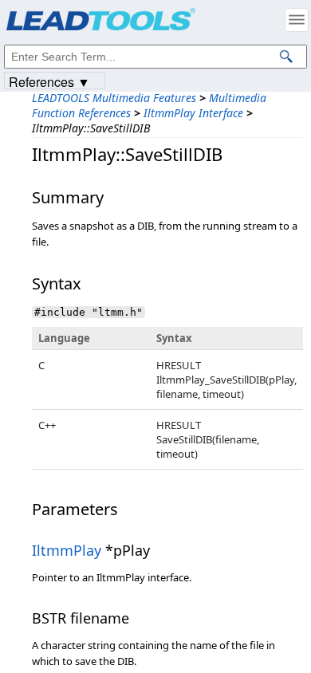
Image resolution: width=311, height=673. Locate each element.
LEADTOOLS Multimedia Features (114, 97)
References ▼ (49, 81)
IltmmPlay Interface (193, 112)
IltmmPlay (66, 550)
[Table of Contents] (297, 20)
